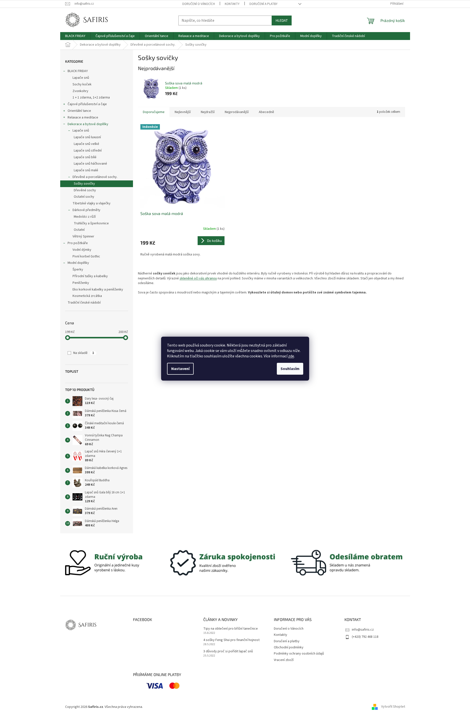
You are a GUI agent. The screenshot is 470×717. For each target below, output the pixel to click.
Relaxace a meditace (83, 117)
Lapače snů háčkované (90, 163)
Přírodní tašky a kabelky (90, 276)
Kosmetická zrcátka (87, 295)
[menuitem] (75, 36)
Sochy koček (82, 84)
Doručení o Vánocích (198, 4)
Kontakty (232, 4)
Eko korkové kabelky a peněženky (98, 289)
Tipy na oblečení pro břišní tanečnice (230, 628)
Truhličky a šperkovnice (91, 223)
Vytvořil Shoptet (393, 706)
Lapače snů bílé (85, 157)
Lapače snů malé (86, 170)
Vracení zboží (284, 660)
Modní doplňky (78, 262)
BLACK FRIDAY (78, 71)
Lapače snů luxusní (87, 137)
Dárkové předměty (86, 210)
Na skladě (83, 352)
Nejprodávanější (237, 112)
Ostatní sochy (84, 196)
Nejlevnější (183, 112)
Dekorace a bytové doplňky (88, 124)
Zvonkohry (80, 91)
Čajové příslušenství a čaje (87, 104)
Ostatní (79, 229)
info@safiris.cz (363, 629)
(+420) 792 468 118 (365, 636)
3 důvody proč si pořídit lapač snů (228, 651)
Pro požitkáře (78, 243)
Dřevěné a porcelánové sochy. (95, 176)
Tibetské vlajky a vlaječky (92, 203)
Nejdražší (208, 112)
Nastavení (180, 368)
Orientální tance (79, 110)
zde (291, 356)
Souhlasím (290, 368)
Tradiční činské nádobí (84, 302)
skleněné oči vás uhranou (198, 278)
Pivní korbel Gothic (86, 256)
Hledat (282, 20)
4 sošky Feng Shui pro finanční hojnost (231, 640)
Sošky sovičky (84, 183)
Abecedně (266, 112)
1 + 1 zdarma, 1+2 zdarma (91, 97)
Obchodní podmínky (288, 647)
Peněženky (81, 282)
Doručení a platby (263, 4)
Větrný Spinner (83, 236)
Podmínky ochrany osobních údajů (299, 653)
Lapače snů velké (86, 143)
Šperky (78, 269)
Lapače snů (81, 77)
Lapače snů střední (88, 150)
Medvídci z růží (85, 216)
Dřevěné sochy (85, 190)
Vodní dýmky (82, 249)
